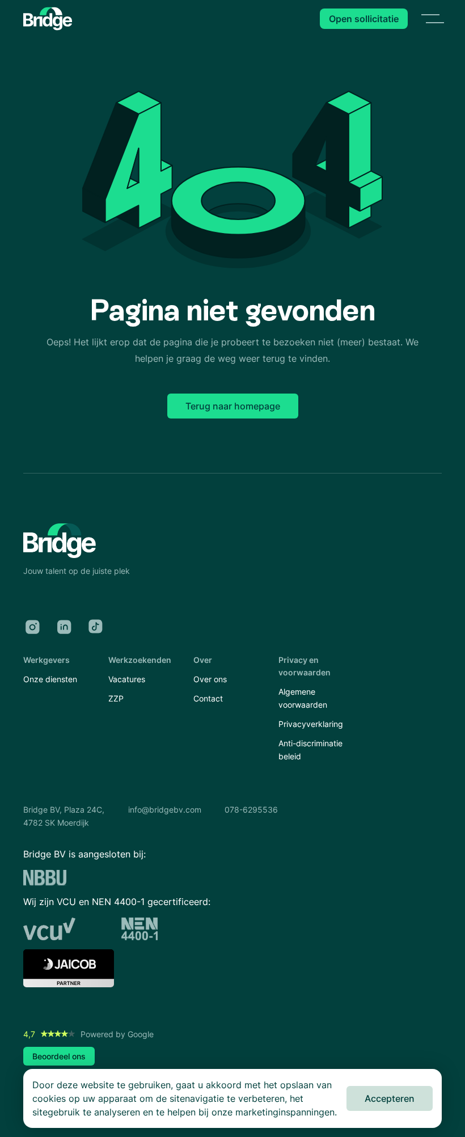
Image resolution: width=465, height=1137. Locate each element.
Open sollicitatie (364, 18)
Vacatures (126, 679)
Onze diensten (50, 679)
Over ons (210, 679)
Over (202, 660)
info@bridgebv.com (164, 809)
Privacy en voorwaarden (304, 666)
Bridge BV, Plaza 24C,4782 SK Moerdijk (63, 816)
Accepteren (390, 1098)
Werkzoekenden (139, 660)
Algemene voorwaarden (302, 698)
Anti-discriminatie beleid (310, 749)
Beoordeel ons (59, 1056)
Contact (208, 698)
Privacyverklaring (310, 724)
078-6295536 (251, 809)
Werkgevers (46, 660)
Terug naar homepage (232, 406)
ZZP (116, 698)
